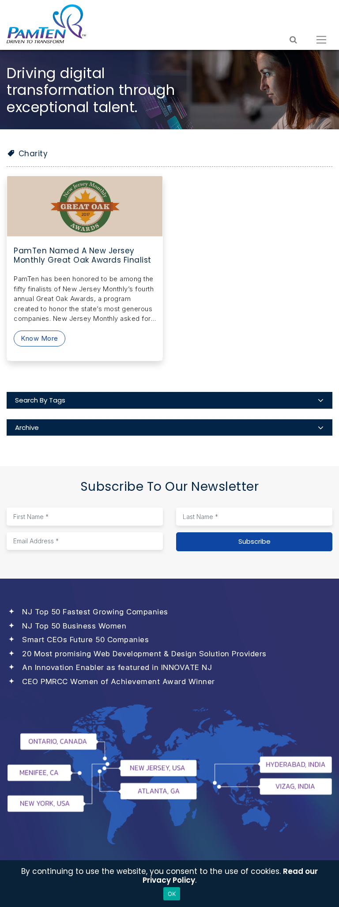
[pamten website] (46, 24)
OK (172, 893)
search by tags (40, 400)
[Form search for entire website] (293, 39)
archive (27, 427)
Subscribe (254, 541)
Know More (39, 338)
